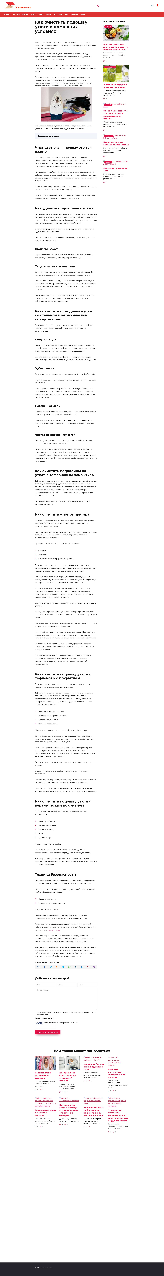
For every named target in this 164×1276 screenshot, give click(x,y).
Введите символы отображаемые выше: (61, 1023)
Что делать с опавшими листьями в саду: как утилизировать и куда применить (118, 1115)
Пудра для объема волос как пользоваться (116, 143)
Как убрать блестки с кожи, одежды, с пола (94, 1067)
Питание (25, 14)
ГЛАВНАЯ (7, 14)
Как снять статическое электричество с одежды (116, 1073)
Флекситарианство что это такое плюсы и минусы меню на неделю (115, 115)
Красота (40, 14)
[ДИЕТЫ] (116, 40)
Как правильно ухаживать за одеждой (43, 1075)
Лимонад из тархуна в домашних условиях (115, 86)
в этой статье (54, 930)
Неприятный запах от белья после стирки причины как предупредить (94, 1111)
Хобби (82, 14)
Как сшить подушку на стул (115, 169)
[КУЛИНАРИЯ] (116, 80)
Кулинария (74, 14)
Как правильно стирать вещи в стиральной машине (67, 1077)
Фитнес (48, 14)
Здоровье (16, 14)
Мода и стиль (58, 14)
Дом (66, 14)
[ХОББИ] (116, 164)
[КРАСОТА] (116, 138)
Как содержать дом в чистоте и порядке (45, 1113)
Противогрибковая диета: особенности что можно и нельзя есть (116, 47)
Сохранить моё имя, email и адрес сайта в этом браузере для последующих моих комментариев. (66, 1013)
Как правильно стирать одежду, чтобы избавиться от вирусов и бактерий (68, 1110)
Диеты (33, 14)
